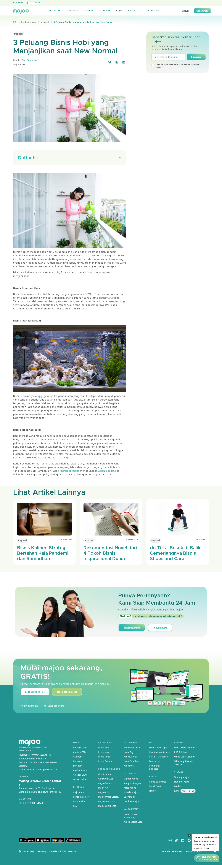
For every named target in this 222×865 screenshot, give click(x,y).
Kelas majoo (130, 787)
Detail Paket (155, 786)
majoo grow (131, 742)
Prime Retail (104, 756)
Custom (103, 11)
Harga (119, 11)
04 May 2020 (66, 539)
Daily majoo (129, 796)
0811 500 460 (34, 3)
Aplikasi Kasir (80, 747)
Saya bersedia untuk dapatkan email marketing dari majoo (177, 65)
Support (132, 11)
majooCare (78, 792)
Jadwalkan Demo (131, 627)
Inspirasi (45, 22)
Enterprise (154, 761)
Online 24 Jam (209, 859)
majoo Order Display (108, 796)
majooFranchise (132, 747)
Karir (176, 790)
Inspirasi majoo (28, 22)
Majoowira (130, 773)
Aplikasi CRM (79, 752)
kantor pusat (26, 750)
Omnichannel (105, 774)
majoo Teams (105, 783)
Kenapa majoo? (80, 796)
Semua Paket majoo (110, 3)
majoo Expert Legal (133, 821)
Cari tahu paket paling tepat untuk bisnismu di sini (150, 616)
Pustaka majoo (131, 792)
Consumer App (105, 778)
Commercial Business (155, 767)
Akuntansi (78, 756)
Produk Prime (106, 742)
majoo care (25, 799)
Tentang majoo (181, 777)
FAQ (75, 805)
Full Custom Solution (184, 747)
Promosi (153, 790)
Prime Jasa (103, 752)
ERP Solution (180, 752)
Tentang (178, 772)
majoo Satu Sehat (107, 805)
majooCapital (130, 756)
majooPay (128, 752)
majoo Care (18, 3)
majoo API (103, 787)
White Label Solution (184, 756)
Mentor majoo (131, 778)
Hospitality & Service (159, 752)
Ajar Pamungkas (30, 60)
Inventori (77, 765)
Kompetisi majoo (132, 783)
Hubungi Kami (160, 627)
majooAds (129, 765)
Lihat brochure (55, 705)
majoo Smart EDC (107, 801)
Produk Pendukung (109, 769)
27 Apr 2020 (199, 539)
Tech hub (24, 776)
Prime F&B (103, 747)
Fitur (76, 742)
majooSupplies (131, 761)
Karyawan (78, 761)
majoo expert (131, 809)
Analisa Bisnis (80, 770)
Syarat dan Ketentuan (171, 851)
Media (177, 786)
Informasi (79, 787)
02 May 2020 (132, 539)
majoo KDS (103, 792)
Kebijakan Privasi (194, 851)
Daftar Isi (28, 158)
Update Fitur (79, 801)
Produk (53, 11)
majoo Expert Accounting (130, 816)
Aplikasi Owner (80, 774)
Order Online (80, 779)
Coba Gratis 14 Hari (35, 691)
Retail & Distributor (159, 756)
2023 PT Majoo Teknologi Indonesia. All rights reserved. (49, 851)
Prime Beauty (105, 761)
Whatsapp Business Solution (184, 763)
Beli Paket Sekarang (66, 691)
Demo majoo (152, 11)
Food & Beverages (158, 747)
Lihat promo (31, 705)
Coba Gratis (202, 10)
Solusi (87, 11)
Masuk (185, 10)
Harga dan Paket (157, 781)
